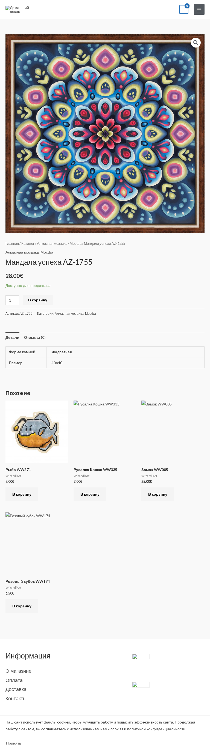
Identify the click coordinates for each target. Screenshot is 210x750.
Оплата (14, 680)
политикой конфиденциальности (156, 729)
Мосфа (75, 244)
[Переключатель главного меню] (199, 9)
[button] (196, 43)
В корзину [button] (21, 494)
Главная (12, 244)
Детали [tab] (12, 337)
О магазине (18, 671)
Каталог (27, 244)
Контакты (16, 698)
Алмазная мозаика (52, 244)
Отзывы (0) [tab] (34, 337)
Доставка (16, 689)
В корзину (37, 300)
